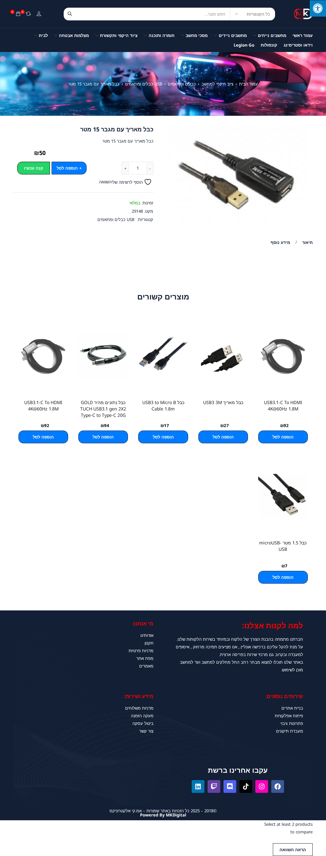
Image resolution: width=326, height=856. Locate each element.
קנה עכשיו (33, 168)
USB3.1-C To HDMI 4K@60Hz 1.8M (283, 405)
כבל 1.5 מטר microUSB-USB (283, 546)
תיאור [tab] (307, 242)
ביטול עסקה (142, 723)
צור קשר (146, 731)
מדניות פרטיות (141, 650)
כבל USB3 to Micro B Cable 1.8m (163, 405)
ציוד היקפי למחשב (217, 84)
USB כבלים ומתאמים (143, 84)
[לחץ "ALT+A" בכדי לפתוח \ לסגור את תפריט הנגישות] (317, 8)
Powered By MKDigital (163, 815)
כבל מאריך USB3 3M (223, 402)
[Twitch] (214, 786)
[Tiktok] (245, 786)
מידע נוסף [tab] (280, 242)
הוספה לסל (67, 168)
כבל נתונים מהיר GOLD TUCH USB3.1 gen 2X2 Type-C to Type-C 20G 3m (103, 411)
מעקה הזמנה (142, 716)
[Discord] (229, 786)
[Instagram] (261, 786)
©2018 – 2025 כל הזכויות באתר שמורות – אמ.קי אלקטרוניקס (163, 811)
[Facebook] (277, 786)
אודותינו (146, 635)
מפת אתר (144, 658)
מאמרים (146, 666)
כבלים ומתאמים (182, 84)
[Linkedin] (198, 786)
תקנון (149, 643)
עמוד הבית (248, 84)
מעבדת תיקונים (289, 731)
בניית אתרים (292, 708)
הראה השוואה (293, 849)
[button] (283, 437)
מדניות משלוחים (139, 708)
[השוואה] (28, 14)
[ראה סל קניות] (18, 14)
